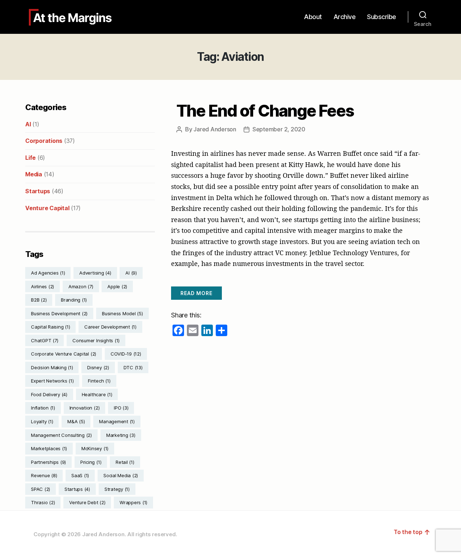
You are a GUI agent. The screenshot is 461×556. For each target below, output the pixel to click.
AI (28, 124)
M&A (76, 421)
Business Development (59, 313)
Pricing (90, 462)
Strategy (117, 489)
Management (117, 421)
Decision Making (52, 367)
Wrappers (133, 502)
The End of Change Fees (265, 111)
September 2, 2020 (278, 129)
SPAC (40, 489)
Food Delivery (49, 394)
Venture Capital (47, 208)
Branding (74, 300)
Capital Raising (50, 327)
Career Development (110, 327)
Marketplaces (49, 448)
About (313, 17)
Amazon (80, 286)
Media (33, 174)
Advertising (95, 273)
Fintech (99, 381)
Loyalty (42, 421)
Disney (98, 367)
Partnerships (48, 462)
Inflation (43, 408)
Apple (117, 286)
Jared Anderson (214, 129)
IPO (121, 408)
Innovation (85, 408)
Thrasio (43, 502)
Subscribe (381, 17)
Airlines (42, 286)
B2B (38, 300)
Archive (345, 17)
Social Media (120, 475)
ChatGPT (44, 340)
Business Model (122, 313)
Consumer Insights (96, 340)
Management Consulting (61, 435)
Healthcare (97, 394)
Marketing (120, 435)
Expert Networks (52, 381)
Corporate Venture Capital (63, 354)
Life (30, 157)
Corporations (43, 140)
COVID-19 (126, 354)
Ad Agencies (48, 273)
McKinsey (94, 448)
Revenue (44, 475)
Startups (37, 191)
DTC (133, 367)
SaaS (80, 475)
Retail (125, 462)
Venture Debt (87, 502)
